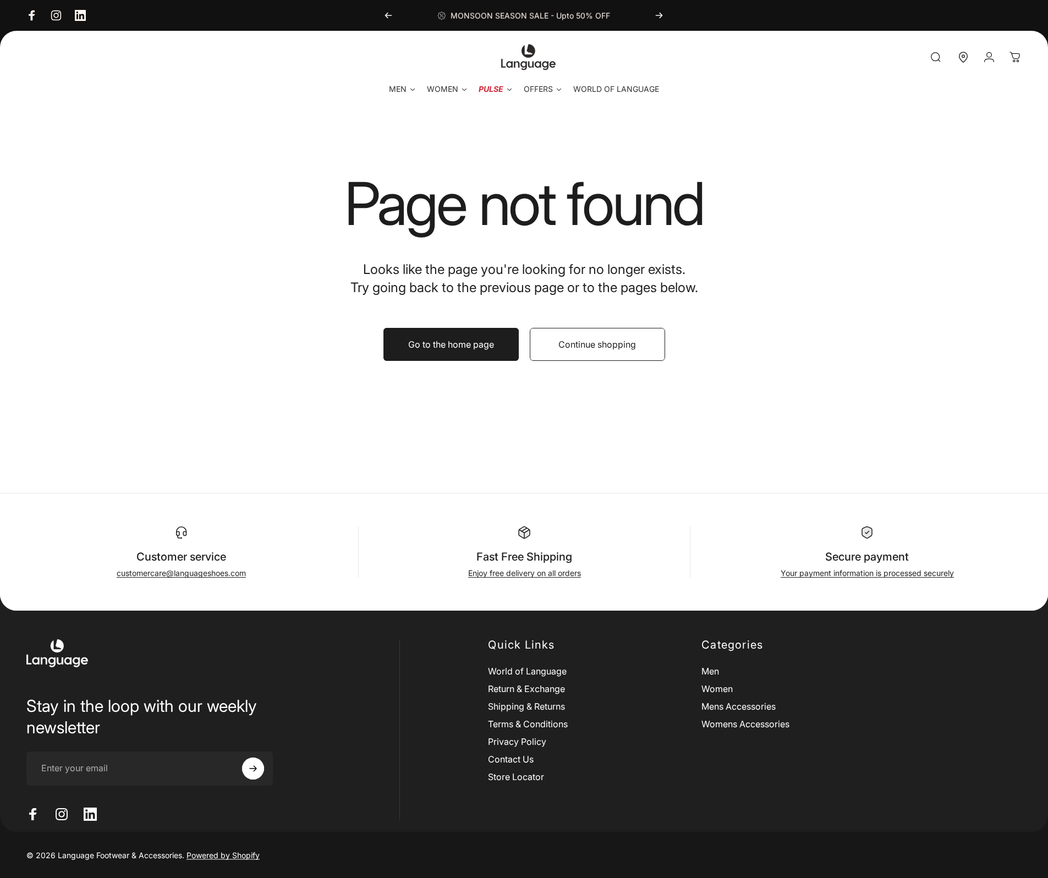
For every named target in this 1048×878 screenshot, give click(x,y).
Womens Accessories (745, 723)
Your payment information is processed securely (867, 573)
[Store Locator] (963, 57)
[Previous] (388, 15)
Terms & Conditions (528, 723)
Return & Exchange (526, 688)
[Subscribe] (253, 769)
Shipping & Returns (526, 706)
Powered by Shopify (223, 854)
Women (717, 688)
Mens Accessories (738, 706)
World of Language (527, 671)
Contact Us (511, 759)
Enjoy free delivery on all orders (524, 573)
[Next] (659, 15)
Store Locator (516, 776)
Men (710, 671)
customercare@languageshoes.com (181, 573)
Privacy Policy (517, 741)
